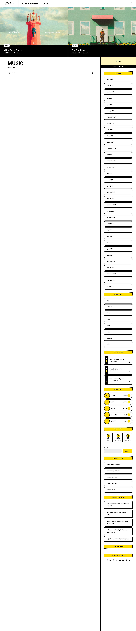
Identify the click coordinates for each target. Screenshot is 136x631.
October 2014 (110, 123)
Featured (109, 307)
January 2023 (110, 92)
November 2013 (111, 148)
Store (108, 332)
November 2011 (111, 280)
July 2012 (109, 230)
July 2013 (109, 174)
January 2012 (110, 268)
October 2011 (110, 286)
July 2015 (109, 98)
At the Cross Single (13, 50)
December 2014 (111, 117)
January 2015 (110, 111)
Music (6, 45)
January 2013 (110, 199)
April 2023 (109, 86)
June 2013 (109, 180)
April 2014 (109, 130)
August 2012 (110, 224)
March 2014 (110, 136)
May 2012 (109, 243)
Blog (108, 300)
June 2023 (109, 79)
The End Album (79, 50)
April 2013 (109, 186)
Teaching (109, 338)
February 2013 (111, 192)
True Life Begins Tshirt (113, 471)
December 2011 (111, 274)
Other (108, 319)
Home (9, 68)
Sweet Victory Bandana (113, 464)
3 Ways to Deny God (123, 539)
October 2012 (110, 211)
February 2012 (111, 261)
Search (106, 448)
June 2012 (109, 236)
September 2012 (111, 217)
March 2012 (110, 255)
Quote (108, 326)
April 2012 (109, 249)
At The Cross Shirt (112, 483)
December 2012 (111, 205)
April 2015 (109, 105)
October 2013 (110, 155)
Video (108, 344)
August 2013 (110, 167)
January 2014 (110, 142)
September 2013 (111, 161)
